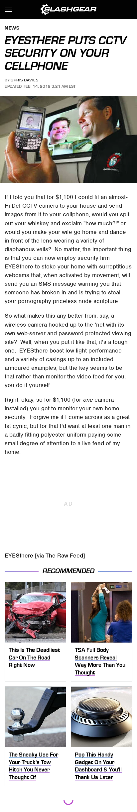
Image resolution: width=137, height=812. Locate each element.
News (12, 28)
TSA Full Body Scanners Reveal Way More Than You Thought (100, 661)
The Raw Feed (64, 555)
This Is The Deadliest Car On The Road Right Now (34, 657)
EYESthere (19, 555)
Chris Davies (24, 80)
